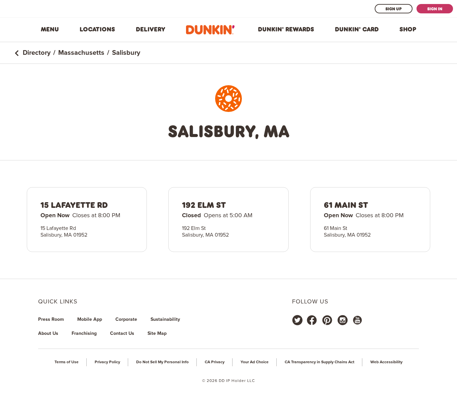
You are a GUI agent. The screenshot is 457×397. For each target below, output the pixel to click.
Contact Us (122, 333)
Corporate (126, 319)
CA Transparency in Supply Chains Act (319, 362)
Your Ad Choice (255, 362)
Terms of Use (67, 362)
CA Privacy (214, 362)
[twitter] (297, 320)
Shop (407, 29)
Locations (97, 29)
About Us (48, 333)
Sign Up (393, 8)
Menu (50, 29)
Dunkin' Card (357, 29)
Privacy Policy (107, 362)
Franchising (84, 333)
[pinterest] (327, 320)
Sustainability (165, 319)
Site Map (157, 333)
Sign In (434, 8)
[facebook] (311, 320)
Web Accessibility (386, 362)
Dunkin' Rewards (286, 29)
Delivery (150, 29)
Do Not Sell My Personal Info (162, 362)
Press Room (51, 319)
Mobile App (89, 319)
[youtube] (357, 320)
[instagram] (342, 320)
